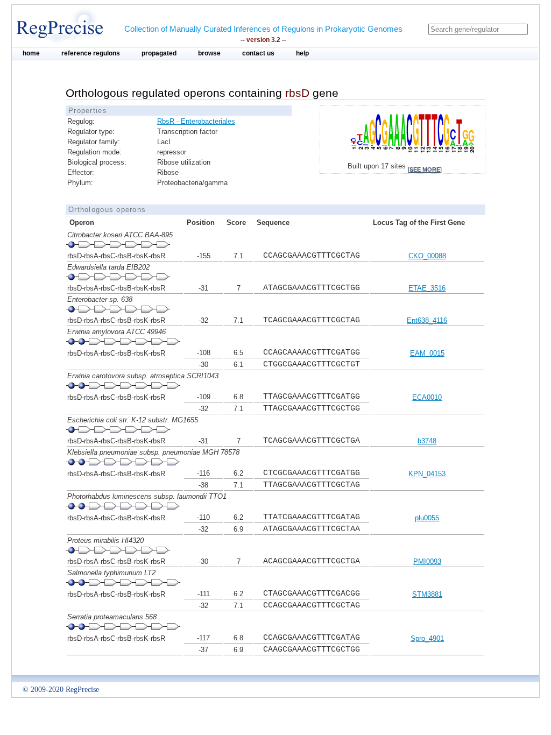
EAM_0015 (427, 353)
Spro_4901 (427, 638)
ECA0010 (427, 397)
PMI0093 (427, 561)
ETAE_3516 (427, 288)
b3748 (427, 441)
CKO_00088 (427, 256)
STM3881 (427, 594)
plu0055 (427, 518)
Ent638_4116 (427, 320)
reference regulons (90, 53)
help (302, 53)
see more (424, 169)
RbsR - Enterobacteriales (196, 121)
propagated (159, 53)
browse (209, 53)
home (31, 53)
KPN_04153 (427, 474)
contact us (258, 53)
